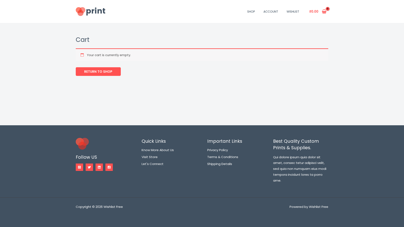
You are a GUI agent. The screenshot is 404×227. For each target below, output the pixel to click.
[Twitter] (89, 167)
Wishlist (293, 11)
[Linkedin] (99, 167)
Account (270, 11)
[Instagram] (79, 167)
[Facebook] (109, 167)
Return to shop (98, 71)
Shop (251, 11)
